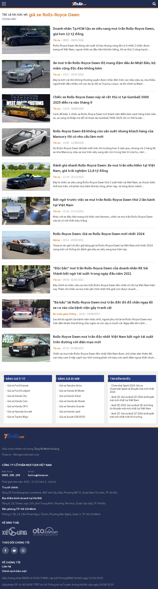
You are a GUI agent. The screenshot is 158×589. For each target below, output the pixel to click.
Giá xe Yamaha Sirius (70, 385)
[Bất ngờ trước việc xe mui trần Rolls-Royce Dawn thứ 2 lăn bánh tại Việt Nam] (26, 211)
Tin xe (56, 40)
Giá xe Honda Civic (17, 401)
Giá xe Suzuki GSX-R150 (72, 416)
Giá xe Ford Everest (18, 385)
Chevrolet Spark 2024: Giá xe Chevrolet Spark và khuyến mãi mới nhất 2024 (132, 388)
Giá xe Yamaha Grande (71, 406)
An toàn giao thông (64, 313)
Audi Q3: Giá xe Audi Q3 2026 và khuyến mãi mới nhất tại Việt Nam (132, 398)
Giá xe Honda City (17, 395)
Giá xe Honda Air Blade (72, 401)
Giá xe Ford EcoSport (18, 390)
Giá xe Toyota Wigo (17, 416)
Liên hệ (6, 566)
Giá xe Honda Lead (69, 411)
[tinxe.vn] (79, 4)
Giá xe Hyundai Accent (19, 411)
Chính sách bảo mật (14, 571)
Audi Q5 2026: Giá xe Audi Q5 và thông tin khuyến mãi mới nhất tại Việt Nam (131, 407)
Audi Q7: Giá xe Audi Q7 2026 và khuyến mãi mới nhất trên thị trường (132, 415)
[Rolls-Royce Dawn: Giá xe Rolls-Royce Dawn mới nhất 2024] (26, 245)
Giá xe (56, 240)
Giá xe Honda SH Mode (71, 390)
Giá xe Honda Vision (70, 395)
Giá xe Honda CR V (17, 406)
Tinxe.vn (16, 436)
